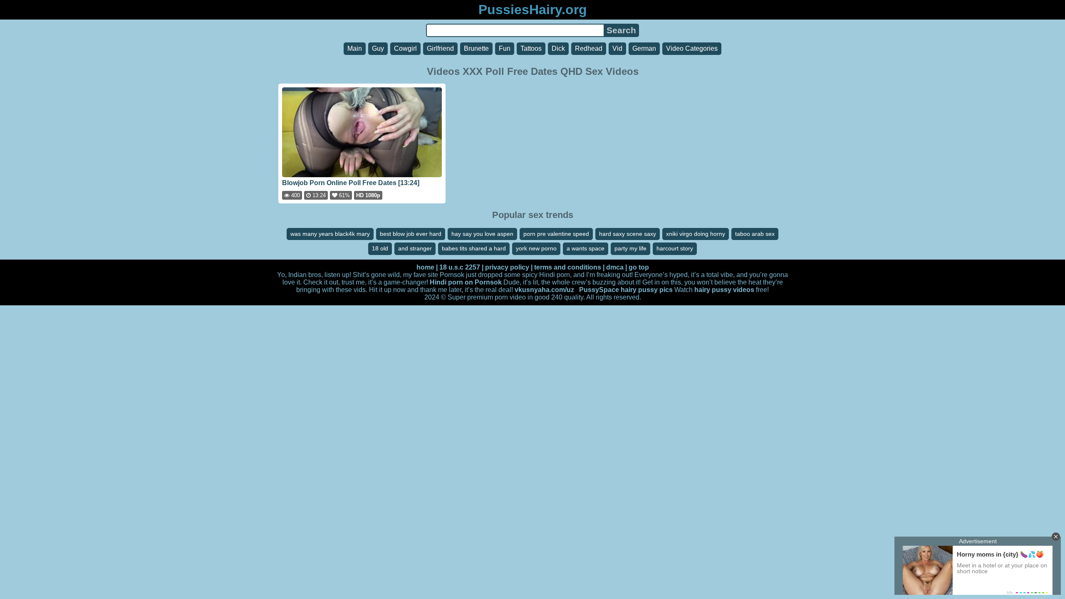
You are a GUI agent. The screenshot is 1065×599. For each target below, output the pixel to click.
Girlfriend (440, 48)
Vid (617, 48)
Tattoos (531, 48)
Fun (504, 48)
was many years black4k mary (330, 233)
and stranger (415, 248)
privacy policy (507, 267)
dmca (615, 267)
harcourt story (674, 248)
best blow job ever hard (410, 233)
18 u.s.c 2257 (459, 267)
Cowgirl (405, 48)
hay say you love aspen (482, 233)
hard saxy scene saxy (627, 233)
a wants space (585, 248)
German (644, 48)
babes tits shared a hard (474, 248)
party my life (630, 248)
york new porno (536, 248)
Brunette (476, 48)
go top (639, 267)
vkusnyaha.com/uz (544, 289)
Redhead (588, 48)
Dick (558, 48)
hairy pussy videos (724, 289)
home (425, 267)
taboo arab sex (755, 233)
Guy (378, 48)
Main (354, 48)
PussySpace (599, 289)
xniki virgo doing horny (695, 233)
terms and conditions (567, 267)
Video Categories (692, 48)
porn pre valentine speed (556, 233)
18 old (380, 248)
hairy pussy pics (647, 289)
